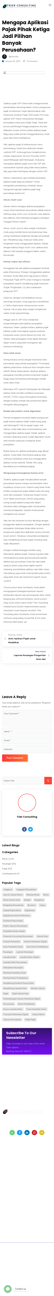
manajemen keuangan (13, 967)
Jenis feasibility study (13, 946)
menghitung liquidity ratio (15, 988)
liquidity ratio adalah (29, 957)
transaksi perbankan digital (15, 1014)
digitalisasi (29, 910)
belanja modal (33, 894)
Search (48, 780)
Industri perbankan (11, 941)
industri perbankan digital (35, 941)
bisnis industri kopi (11, 900)
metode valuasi (38, 988)
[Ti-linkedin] (27, 1132)
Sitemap (18, 1254)
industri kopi (42, 936)
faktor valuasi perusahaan (15, 926)
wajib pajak (30, 1019)
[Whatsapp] (12, 1132)
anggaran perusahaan (26, 889)
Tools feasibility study (36, 1009)
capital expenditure (12, 910)
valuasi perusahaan (12, 1019)
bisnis (46, 894)
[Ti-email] (41, 1132)
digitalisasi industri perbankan (16, 915)
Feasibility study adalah (14, 931)
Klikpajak (14, 159)
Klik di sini (35, 618)
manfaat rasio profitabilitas (15, 978)
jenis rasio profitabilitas (37, 946)
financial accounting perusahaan (18, 936)
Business (32, 905)
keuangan (7, 952)
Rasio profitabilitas (26, 1004)
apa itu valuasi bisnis (13, 894)
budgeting (39, 900)
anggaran (7, 889)
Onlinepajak (28, 159)
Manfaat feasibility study (14, 972)
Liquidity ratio (9, 957)
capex (42, 905)
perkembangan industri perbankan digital (21, 998)
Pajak (4, 868)
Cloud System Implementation (24, 606)
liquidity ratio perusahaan (15, 962)
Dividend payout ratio (13, 920)
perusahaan (8, 1004)
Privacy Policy (31, 1254)
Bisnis (5, 858)
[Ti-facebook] (19, 1132)
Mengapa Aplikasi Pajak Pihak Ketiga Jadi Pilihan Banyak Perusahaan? (26, 36)
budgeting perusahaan (13, 905)
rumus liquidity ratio (12, 1009)
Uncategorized (9, 873)
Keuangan (6, 863)
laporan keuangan (24, 952)
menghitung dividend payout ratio (18, 983)
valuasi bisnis (38, 1014)
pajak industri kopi (20, 993)
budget (27, 900)
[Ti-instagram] (34, 1132)
